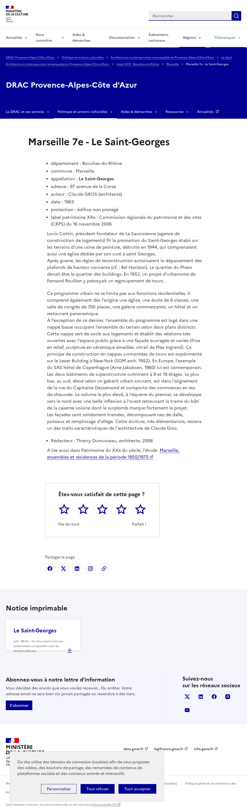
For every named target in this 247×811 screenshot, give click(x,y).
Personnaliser (59, 789)
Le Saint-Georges (35, 631)
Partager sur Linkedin (77, 568)
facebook (214, 696)
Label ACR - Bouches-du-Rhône (138, 64)
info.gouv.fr (203, 749)
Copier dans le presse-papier (104, 568)
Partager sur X (63, 568)
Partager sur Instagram (90, 568)
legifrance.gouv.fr (168, 749)
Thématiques (224, 37)
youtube (187, 710)
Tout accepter (137, 789)
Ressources (175, 111)
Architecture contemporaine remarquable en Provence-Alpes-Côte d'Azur (163, 57)
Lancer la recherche (236, 16)
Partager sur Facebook (50, 568)
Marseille (172, 64)
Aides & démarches (81, 37)
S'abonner (19, 705)
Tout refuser (97, 789)
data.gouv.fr (134, 749)
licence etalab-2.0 (104, 805)
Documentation (122, 37)
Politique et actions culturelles (83, 57)
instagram (228, 696)
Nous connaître (44, 37)
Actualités (14, 37)
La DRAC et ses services (25, 111)
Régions (189, 37)
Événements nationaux (158, 37)
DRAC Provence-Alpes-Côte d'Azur (30, 57)
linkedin (201, 696)
